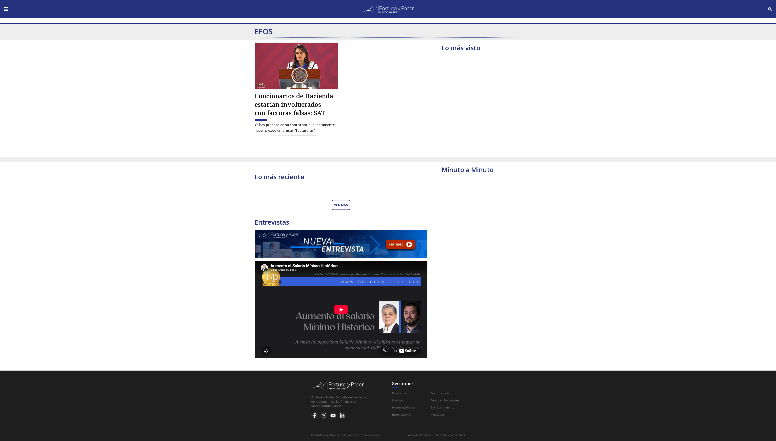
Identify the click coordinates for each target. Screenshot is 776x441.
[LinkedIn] (342, 415)
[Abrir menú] (6, 9)
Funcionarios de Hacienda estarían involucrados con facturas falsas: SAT (294, 104)
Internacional (401, 414)
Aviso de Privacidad (419, 435)
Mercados (437, 414)
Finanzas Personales (444, 400)
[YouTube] (332, 415)
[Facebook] (314, 415)
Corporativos (439, 393)
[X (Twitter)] (323, 415)
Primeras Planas (403, 407)
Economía (399, 393)
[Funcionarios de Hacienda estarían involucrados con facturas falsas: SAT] (296, 66)
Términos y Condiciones (450, 435)
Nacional (398, 400)
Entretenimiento (442, 407)
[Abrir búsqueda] (770, 9)
